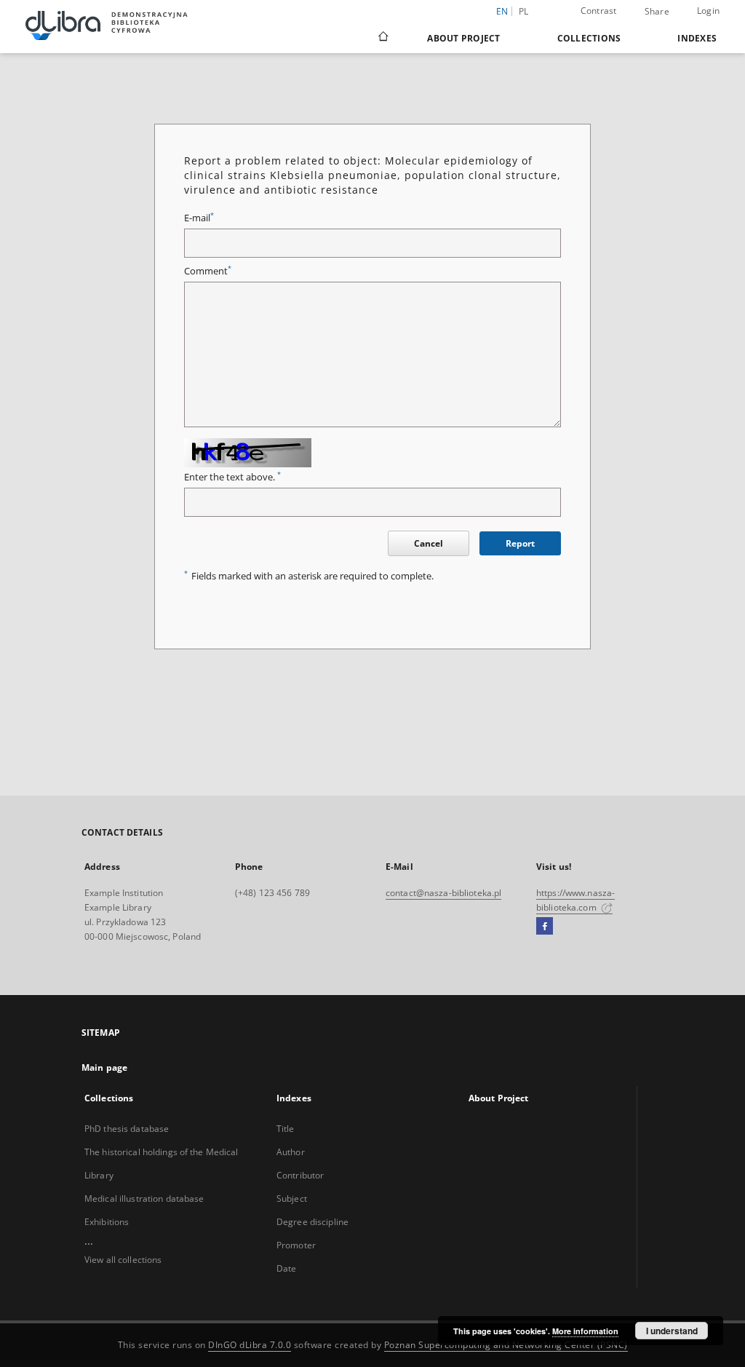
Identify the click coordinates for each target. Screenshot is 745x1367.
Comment (207, 271)
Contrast (599, 10)
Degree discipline (312, 1222)
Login (708, 10)
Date (286, 1268)
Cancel (428, 543)
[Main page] (382, 38)
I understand (672, 1330)
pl (524, 11)
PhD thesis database (126, 1128)
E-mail (199, 218)
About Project (463, 38)
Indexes (697, 38)
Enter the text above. (232, 477)
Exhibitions (106, 1222)
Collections (589, 38)
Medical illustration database (144, 1198)
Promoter (296, 1245)
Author (290, 1152)
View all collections (123, 1259)
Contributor (300, 1175)
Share (657, 11)
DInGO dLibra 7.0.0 (249, 1345)
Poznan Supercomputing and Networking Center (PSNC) (506, 1345)
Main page (104, 1067)
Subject (291, 1198)
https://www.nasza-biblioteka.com (575, 900)
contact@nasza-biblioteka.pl (443, 893)
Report (520, 543)
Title (285, 1128)
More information (585, 1331)
